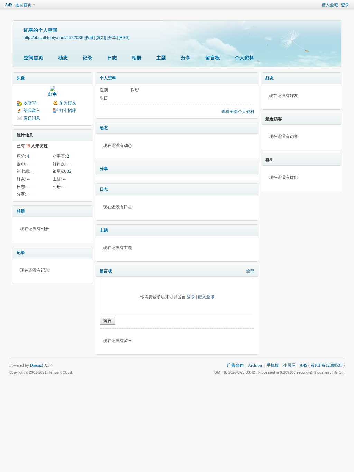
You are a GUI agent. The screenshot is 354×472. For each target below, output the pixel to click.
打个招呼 (67, 110)
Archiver (255, 365)
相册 (136, 57)
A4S (8, 4)
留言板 (212, 57)
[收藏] (89, 37)
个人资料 (244, 57)
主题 (161, 57)
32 (69, 171)
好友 (270, 78)
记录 (87, 57)
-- (28, 163)
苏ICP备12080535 (326, 365)
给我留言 (32, 110)
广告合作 (235, 365)
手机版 (273, 365)
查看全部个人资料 (237, 111)
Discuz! (36, 365)
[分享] (112, 37)
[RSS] (124, 37)
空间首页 (33, 57)
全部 (250, 270)
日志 (112, 57)
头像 (21, 78)
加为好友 (67, 103)
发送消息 (32, 118)
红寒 (52, 94)
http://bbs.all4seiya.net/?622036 (53, 37)
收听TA (30, 103)
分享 (185, 57)
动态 (63, 57)
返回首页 (23, 4)
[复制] (101, 37)
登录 (345, 4)
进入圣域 (330, 4)
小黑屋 (289, 365)
